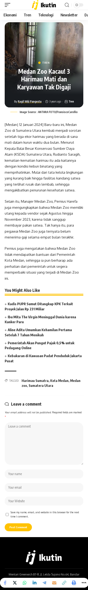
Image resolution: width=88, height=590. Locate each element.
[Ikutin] (44, 5)
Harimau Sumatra (35, 381)
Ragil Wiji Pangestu (30, 101)
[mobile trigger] (9, 5)
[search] (67, 5)
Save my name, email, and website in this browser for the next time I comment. (45, 514)
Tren (46, 63)
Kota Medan (59, 381)
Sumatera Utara (41, 386)
